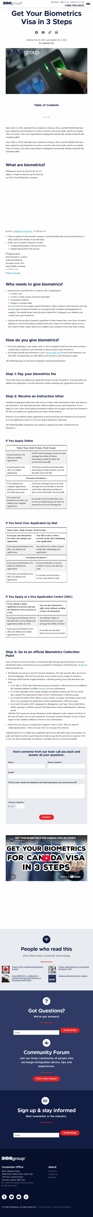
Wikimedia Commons (22, 231)
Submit (46, 817)
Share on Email (43, 32)
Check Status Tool (53, 352)
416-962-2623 (27, 1183)
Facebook (4, 1196)
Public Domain (13, 273)
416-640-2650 (10, 1186)
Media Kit (52, 1177)
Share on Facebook (36, 32)
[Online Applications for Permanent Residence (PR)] (52, 970)
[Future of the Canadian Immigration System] (6, 970)
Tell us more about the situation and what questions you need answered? (42, 782)
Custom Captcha (16, 802)
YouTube (18, 1196)
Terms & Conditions (62, 1207)
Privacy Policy (45, 1207)
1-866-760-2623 (74, 5)
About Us (64, 2)
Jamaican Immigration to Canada (72, 976)
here (13, 306)
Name (11, 762)
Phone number (55, 762)
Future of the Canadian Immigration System (27, 968)
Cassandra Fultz (48, 43)
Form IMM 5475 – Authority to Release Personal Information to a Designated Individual (26, 978)
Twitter (11, 1196)
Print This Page (56, 32)
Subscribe (70, 1030)
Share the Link (49, 32)
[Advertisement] (46, 905)
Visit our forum (46, 1079)
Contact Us (75, 2)
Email (11, 772)
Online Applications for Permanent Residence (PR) (73, 968)
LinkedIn (26, 1196)
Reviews (55, 2)
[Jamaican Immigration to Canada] (52, 978)
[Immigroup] (12, 3)
